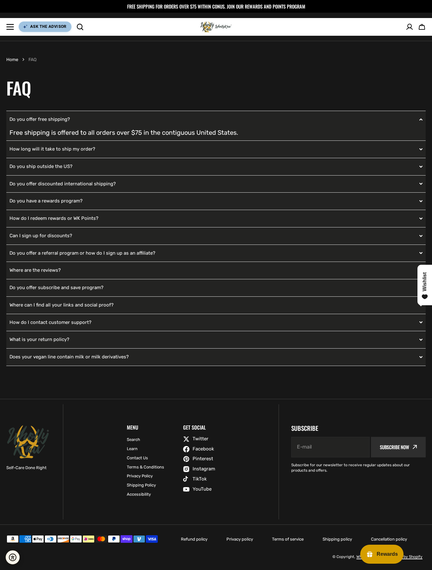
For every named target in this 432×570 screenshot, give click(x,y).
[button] (422, 27)
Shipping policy (337, 539)
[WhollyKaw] (216, 27)
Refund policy (194, 539)
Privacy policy (239, 539)
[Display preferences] (12, 557)
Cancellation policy (389, 539)
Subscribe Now (394, 446)
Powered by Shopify (404, 557)
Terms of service (288, 539)
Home (12, 59)
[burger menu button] (10, 27)
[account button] (409, 27)
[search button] (80, 27)
